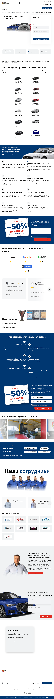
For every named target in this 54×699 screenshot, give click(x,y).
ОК (47, 697)
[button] (49, 289)
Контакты (4, 9)
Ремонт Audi (9, 12)
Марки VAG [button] (12, 7)
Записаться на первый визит (43, 408)
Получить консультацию (41, 39)
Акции (32, 7)
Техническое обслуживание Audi (20, 12)
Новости (27, 7)
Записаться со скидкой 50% (42, 239)
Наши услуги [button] (19, 7)
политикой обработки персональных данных (40, 36)
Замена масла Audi (32, 12)
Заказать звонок (47, 8)
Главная (4, 12)
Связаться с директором (35, 573)
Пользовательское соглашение (16, 675)
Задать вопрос (45, 616)
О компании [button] (4, 7)
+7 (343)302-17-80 (46, 4)
